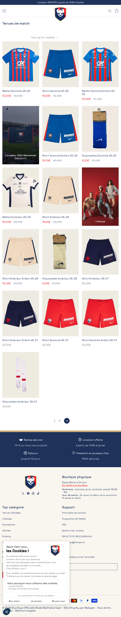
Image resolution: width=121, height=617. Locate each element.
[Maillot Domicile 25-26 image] (20, 64)
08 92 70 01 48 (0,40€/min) (77, 536)
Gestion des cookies (73, 530)
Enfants (6, 536)
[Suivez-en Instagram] (33, 493)
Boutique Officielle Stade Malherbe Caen (36, 607)
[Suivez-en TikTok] (38, 493)
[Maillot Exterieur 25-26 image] (20, 190)
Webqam (89, 607)
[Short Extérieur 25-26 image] (60, 190)
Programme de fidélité (74, 518)
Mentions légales (25, 610)
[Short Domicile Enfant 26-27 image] (100, 313)
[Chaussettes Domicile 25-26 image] (100, 129)
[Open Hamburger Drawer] (4, 11)
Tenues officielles (11, 512)
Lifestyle (7, 518)
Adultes (6, 530)
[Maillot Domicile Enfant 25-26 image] (100, 64)
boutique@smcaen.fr (73, 542)
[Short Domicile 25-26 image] (60, 64)
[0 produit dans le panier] (117, 11)
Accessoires (8, 524)
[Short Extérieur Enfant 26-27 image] (20, 313)
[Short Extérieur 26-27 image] (100, 252)
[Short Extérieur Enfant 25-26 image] (20, 252)
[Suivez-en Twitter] (23, 493)
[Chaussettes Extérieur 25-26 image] (60, 252)
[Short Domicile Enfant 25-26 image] (60, 129)
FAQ (64, 524)
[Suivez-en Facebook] (28, 493)
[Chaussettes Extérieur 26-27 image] (20, 375)
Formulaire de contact (74, 512)
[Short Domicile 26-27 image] (60, 313)
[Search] (110, 11)
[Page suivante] (67, 421)
